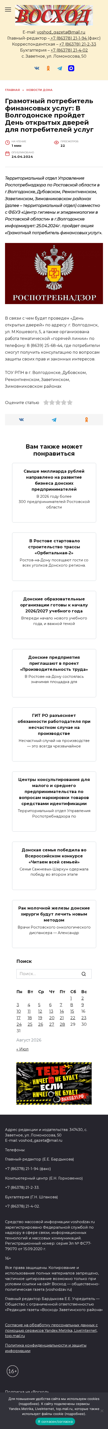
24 (19, 1024)
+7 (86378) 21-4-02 (69, 50)
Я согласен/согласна (55, 1421)
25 (30, 1024)
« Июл (22, 1049)
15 (72, 1011)
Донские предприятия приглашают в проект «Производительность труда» (54, 663)
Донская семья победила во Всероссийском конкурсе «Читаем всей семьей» (54, 855)
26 (40, 1024)
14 (62, 1011)
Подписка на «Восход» (27, 1392)
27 (51, 1024)
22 (72, 1017)
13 (51, 1011)
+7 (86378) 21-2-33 (77, 44)
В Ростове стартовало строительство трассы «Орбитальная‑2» (54, 546)
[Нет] (101, 1410)
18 (30, 1017)
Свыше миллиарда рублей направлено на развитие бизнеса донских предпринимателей (54, 480)
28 (62, 1024)
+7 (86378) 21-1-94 (69, 38)
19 (40, 1017)
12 (40, 1011)
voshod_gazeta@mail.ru (61, 32)
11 (29, 1011)
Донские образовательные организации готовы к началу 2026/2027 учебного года (54, 605)
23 (83, 1017)
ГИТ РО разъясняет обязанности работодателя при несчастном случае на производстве (54, 724)
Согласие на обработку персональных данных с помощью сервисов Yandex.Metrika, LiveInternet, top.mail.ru (51, 1330)
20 (52, 1017)
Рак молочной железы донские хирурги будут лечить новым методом (54, 914)
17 (19, 1017)
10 (19, 1011)
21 (62, 1017)
